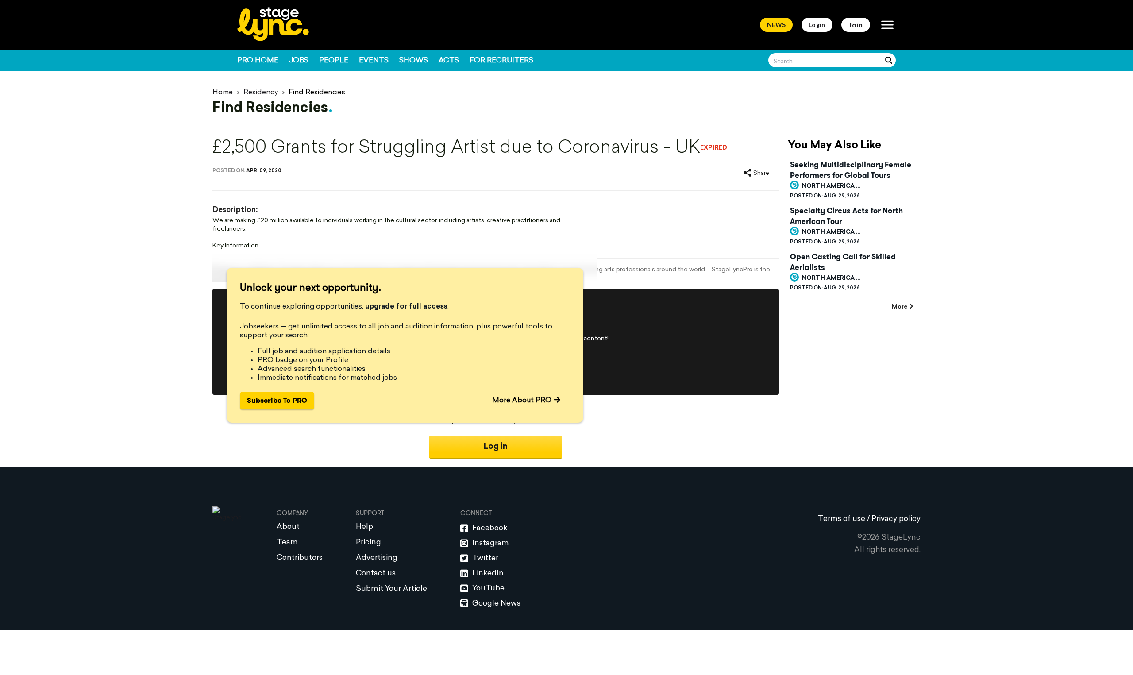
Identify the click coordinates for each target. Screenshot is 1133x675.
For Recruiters (501, 60)
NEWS (776, 24)
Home (222, 92)
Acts (449, 60)
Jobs (298, 60)
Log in (496, 447)
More (899, 307)
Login (817, 24)
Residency (260, 92)
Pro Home (257, 60)
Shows (413, 60)
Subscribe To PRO (277, 400)
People (333, 60)
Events (374, 60)
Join (855, 24)
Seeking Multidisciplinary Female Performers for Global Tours (850, 170)
